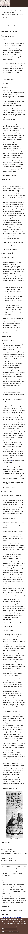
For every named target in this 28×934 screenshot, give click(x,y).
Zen (17, 14)
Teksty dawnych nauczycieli (8, 13)
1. (1, 866)
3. (1, 877)
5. (1, 895)
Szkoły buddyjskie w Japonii (8, 14)
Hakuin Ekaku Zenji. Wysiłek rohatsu (11, 917)
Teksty (18, 11)
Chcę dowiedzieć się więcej (8, 928)
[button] (20, 3)
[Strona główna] (5, 3)
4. (1, 884)
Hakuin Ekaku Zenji (9, 22)
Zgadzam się (4, 932)
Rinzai (21, 14)
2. (1, 873)
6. (1, 896)
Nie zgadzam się (13, 932)
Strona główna (4, 11)
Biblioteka (12, 11)
